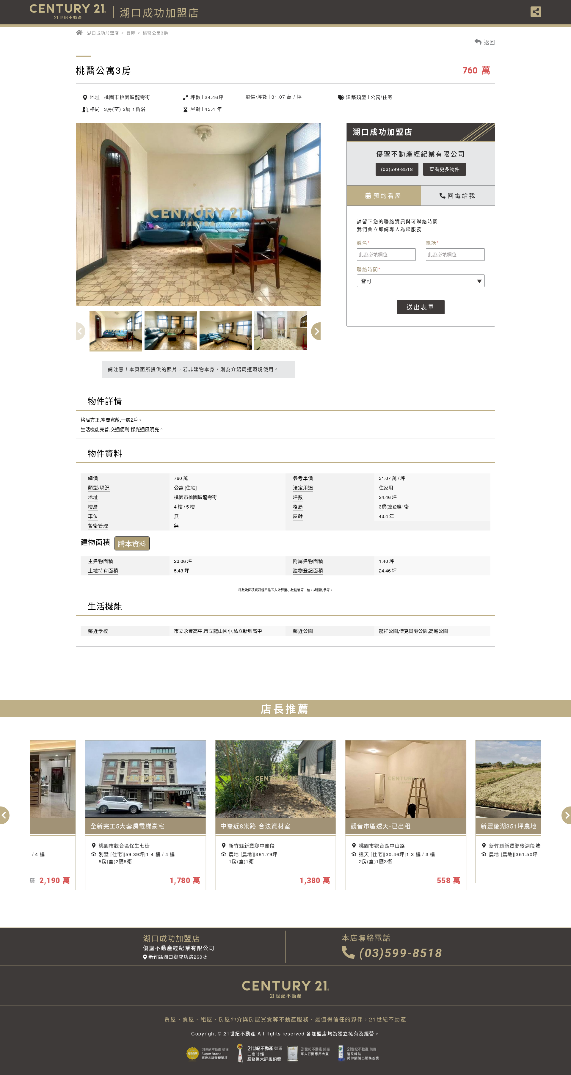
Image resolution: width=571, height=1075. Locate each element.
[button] (320, 331)
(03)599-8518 (397, 169)
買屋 (131, 33)
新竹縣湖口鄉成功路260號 (178, 957)
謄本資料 (132, 543)
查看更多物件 (444, 169)
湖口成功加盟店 (103, 33)
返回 (488, 41)
